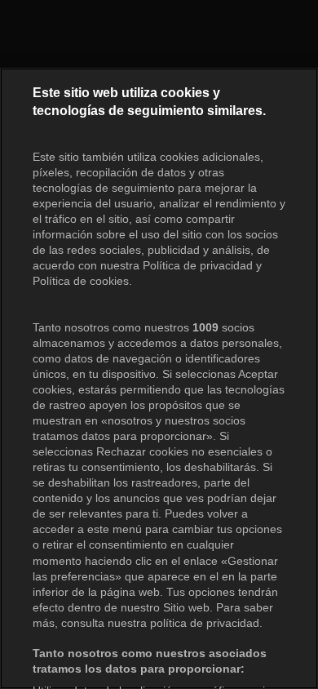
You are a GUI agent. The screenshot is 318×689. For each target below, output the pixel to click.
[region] (159, 378)
